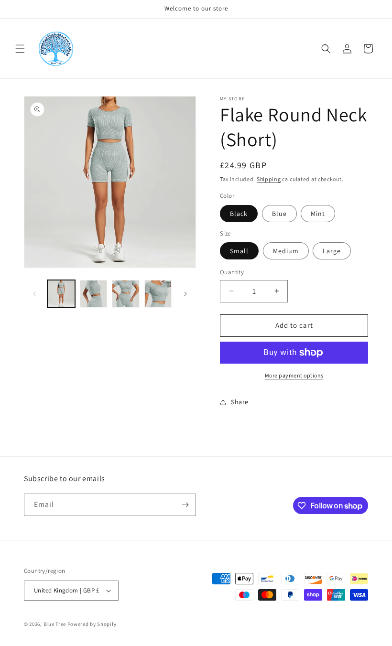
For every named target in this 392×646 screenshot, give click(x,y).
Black (239, 213)
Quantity (232, 272)
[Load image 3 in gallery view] (126, 294)
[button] (20, 48)
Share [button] (240, 402)
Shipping (269, 179)
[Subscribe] (185, 505)
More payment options (294, 375)
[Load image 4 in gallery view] (158, 294)
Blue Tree (55, 624)
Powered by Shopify (92, 624)
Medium (286, 251)
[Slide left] (34, 293)
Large (332, 251)
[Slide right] (185, 293)
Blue (279, 213)
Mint (318, 213)
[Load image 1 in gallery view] (61, 294)
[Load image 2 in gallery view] (94, 294)
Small (239, 251)
